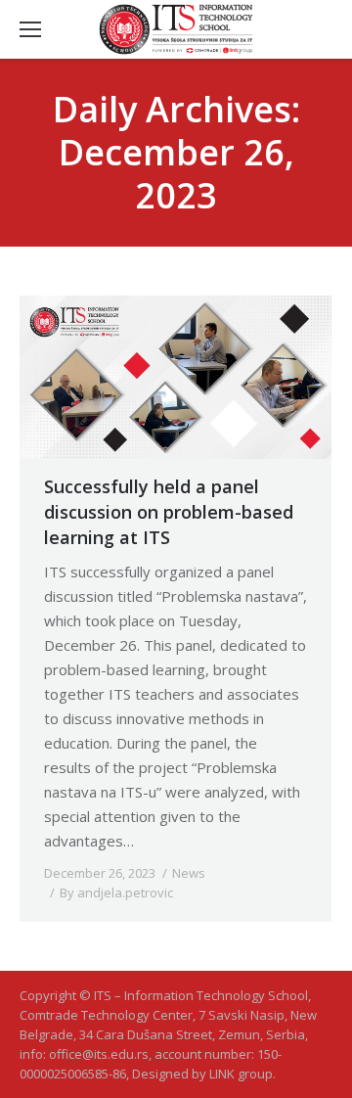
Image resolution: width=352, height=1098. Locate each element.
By (116, 892)
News (188, 873)
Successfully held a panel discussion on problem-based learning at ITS (168, 512)
